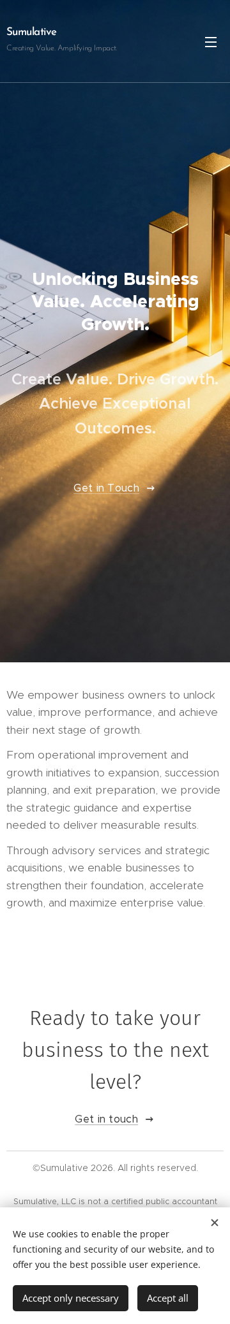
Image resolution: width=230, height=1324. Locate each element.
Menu (211, 41)
